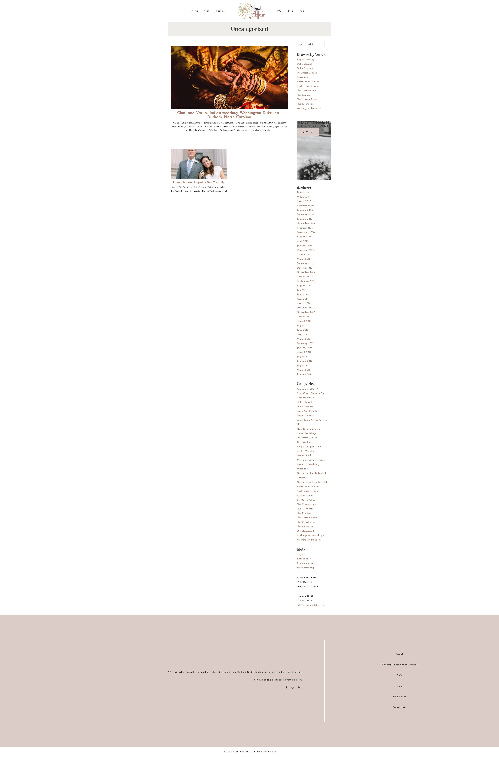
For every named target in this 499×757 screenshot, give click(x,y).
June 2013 (302, 330)
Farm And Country (308, 411)
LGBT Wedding (306, 451)
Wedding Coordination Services (399, 664)
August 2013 (304, 321)
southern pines (305, 495)
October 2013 (305, 317)
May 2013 (302, 334)
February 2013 (305, 343)
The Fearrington (306, 522)
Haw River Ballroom (308, 429)
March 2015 (303, 259)
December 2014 (306, 268)
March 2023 (304, 201)
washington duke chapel (310, 535)
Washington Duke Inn (309, 108)
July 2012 (302, 356)
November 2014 (306, 272)
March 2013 (303, 339)
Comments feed (306, 563)
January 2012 (304, 361)
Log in (300, 554)
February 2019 (305, 214)
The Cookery (304, 95)
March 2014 (303, 303)
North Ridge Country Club (312, 482)
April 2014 (302, 299)
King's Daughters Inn (309, 446)
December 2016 (306, 232)
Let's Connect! (307, 132)
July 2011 (302, 365)
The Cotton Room (307, 99)
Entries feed (304, 559)
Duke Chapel (304, 64)
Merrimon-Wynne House (311, 460)
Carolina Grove (305, 398)
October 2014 (305, 277)
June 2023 (303, 192)
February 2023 (305, 206)
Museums (302, 77)
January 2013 (304, 348)
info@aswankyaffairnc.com (311, 604)
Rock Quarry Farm (308, 86)
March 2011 (303, 370)
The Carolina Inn (306, 90)
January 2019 (304, 219)
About (399, 654)
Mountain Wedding (308, 464)
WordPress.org (305, 568)
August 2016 (304, 237)
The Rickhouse (305, 104)
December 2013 (306, 308)
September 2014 (306, 281)
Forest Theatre (305, 415)
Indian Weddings (306, 433)
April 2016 (302, 241)
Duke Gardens (305, 68)
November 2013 (306, 312)
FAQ (399, 675)
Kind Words (399, 697)
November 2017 (306, 223)
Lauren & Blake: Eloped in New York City (199, 182)
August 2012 (304, 352)
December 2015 (306, 250)
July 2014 (302, 290)
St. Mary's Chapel (307, 500)
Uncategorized (305, 531)
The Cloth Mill (305, 509)
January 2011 (304, 374)
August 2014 (304, 285)
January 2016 (304, 246)
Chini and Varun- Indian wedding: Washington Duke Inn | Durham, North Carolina (229, 115)
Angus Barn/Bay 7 (307, 389)
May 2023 (303, 197)
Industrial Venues (307, 73)
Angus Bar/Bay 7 (306, 59)
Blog (399, 686)
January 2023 (305, 210)
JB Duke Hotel (305, 442)
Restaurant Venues (308, 82)
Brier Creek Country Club (311, 393)
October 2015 (305, 254)
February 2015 (305, 263)
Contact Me (399, 707)
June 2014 (302, 294)
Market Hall (304, 455)
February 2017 (305, 228)
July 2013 (302, 325)
